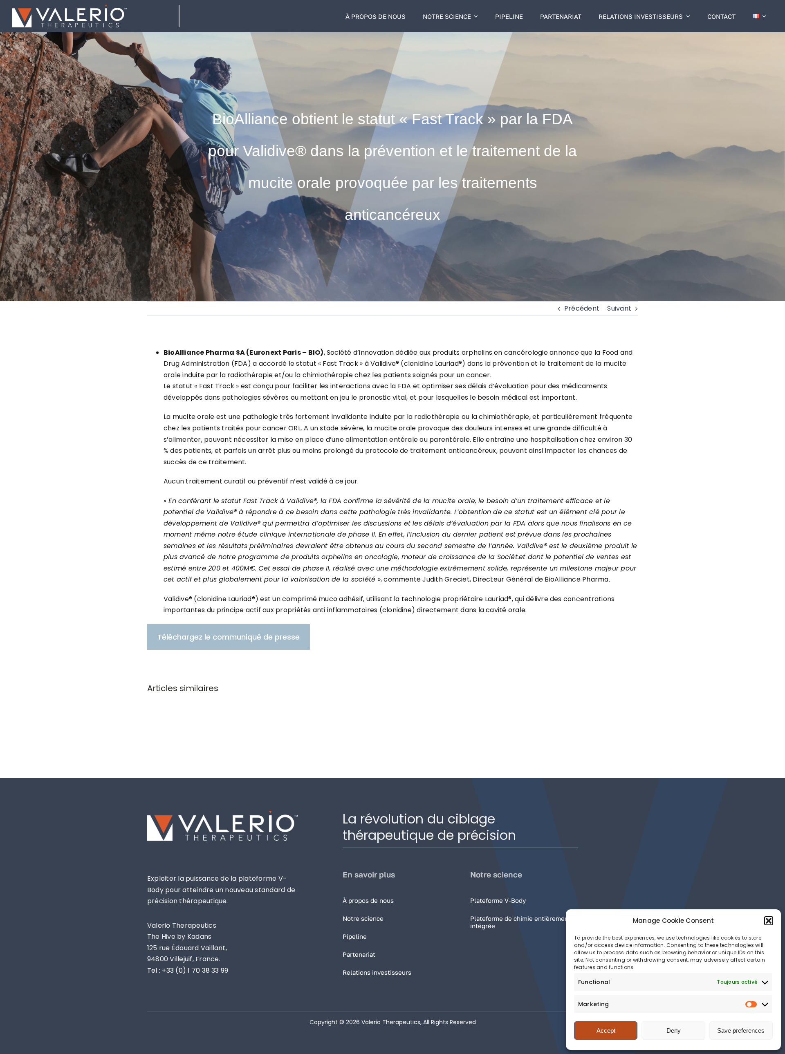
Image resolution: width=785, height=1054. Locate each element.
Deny (673, 1030)
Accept (606, 1030)
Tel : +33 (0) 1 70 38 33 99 (187, 970)
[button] (769, 921)
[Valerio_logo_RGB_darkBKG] (69, 8)
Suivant (619, 308)
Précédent (581, 308)
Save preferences (741, 1030)
